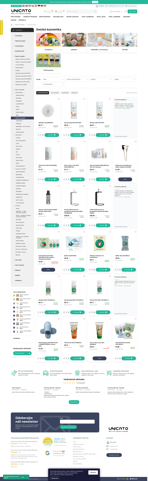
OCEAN (18, 154)
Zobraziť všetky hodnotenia (121, 136)
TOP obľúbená (19, 92)
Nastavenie (54, 478)
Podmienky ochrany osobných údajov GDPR (84, 454)
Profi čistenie (18, 35)
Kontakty (75, 461)
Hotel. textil (18, 260)
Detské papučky (20, 132)
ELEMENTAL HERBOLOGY (22, 180)
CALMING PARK (20, 177)
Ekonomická (18, 135)
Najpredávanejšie (42, 92)
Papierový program (20, 41)
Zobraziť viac (74, 402)
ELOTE (17, 143)
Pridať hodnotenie (19, 353)
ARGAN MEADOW (20, 171)
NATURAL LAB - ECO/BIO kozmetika (22, 237)
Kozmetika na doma (20, 252)
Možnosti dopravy (77, 451)
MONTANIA (19, 191)
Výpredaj (17, 255)
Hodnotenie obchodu (74, 379)
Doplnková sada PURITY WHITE (23, 76)
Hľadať (95, 11)
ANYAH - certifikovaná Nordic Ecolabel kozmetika (23, 216)
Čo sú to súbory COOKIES (79, 459)
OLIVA (17, 106)
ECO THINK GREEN (21, 140)
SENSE (17, 163)
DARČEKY (17, 275)
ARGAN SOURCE (20, 95)
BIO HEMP (18, 219)
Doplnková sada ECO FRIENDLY (23, 79)
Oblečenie (17, 270)
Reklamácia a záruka (78, 456)
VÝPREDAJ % (18, 280)
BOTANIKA (18, 98)
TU (72, 474)
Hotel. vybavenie (19, 265)
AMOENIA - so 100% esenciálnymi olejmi (21, 212)
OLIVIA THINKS (20, 112)
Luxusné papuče (19, 64)
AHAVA (17, 208)
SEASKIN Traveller (20, 243)
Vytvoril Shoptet (121, 479)
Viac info (95, 2)
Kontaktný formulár (114, 455)
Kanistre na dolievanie (21, 249)
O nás (74, 442)
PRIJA (17, 115)
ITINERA (18, 231)
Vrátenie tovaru (77, 446)
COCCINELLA (19, 120)
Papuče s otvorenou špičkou (22, 59)
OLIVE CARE (19, 157)
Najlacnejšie (55, 92)
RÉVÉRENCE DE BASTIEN (22, 194)
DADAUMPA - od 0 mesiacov (23, 126)
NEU (17, 152)
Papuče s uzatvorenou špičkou (23, 62)
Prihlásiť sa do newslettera (68, 427)
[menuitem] (17, 16)
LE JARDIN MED (20, 104)
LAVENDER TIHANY (20, 233)
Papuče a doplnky (20, 56)
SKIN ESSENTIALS (20, 166)
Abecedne (74, 92)
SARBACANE (19, 197)
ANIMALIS (18, 123)
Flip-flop (17, 70)
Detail (125, 179)
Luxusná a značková (20, 169)
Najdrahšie (65, 92)
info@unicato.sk (113, 446)
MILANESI (18, 188)
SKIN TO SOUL (19, 200)
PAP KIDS (18, 129)
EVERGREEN (19, 101)
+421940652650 (113, 449)
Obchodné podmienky (78, 449)
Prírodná (17, 205)
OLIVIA (17, 109)
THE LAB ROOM (20, 203)
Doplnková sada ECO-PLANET (22, 73)
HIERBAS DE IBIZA (20, 183)
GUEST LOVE (19, 146)
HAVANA (18, 149)
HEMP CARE (19, 228)
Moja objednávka (77, 463)
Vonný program (19, 46)
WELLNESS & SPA (19, 51)
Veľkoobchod (17, 6)
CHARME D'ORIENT (21, 186)
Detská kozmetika (20, 118)
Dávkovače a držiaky (20, 246)
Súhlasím (93, 472)
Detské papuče (19, 67)
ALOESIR (18, 137)
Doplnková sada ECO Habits (22, 81)
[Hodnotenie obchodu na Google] (56, 453)
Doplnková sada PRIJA (21, 84)
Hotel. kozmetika (19, 89)
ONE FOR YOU (19, 160)
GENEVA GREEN (20, 225)
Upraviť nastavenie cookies (45, 479)
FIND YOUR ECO (20, 222)
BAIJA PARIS (19, 174)
